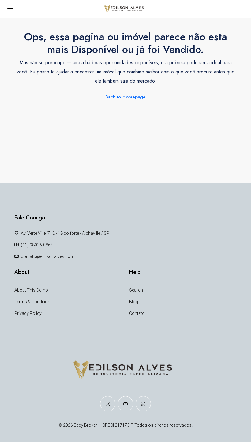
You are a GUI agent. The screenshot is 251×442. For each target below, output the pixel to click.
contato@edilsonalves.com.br (50, 256)
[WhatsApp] (143, 403)
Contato (137, 313)
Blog (133, 301)
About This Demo (31, 290)
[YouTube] (125, 403)
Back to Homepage (125, 97)
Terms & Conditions (33, 301)
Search (136, 290)
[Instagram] (107, 403)
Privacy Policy (28, 313)
